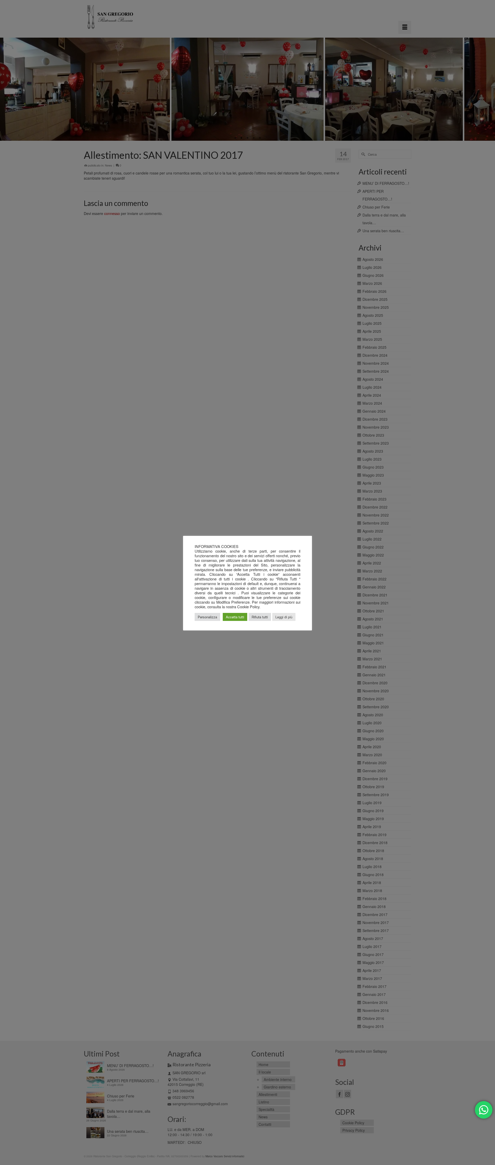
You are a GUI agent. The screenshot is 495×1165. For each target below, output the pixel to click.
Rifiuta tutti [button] (260, 616)
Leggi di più (283, 616)
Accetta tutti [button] (235, 616)
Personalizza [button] (207, 616)
